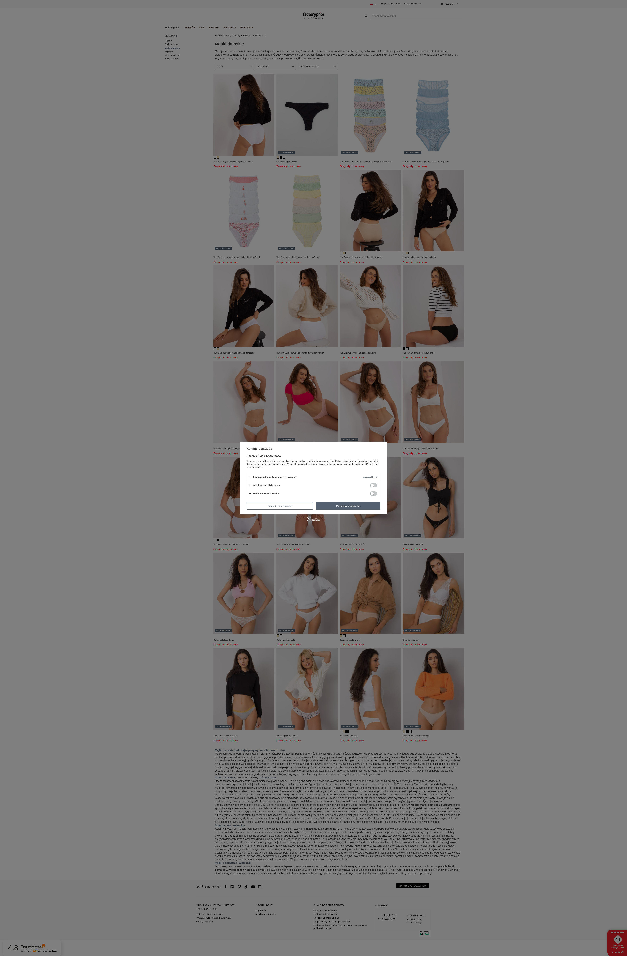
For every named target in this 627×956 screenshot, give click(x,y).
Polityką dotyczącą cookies (321, 461)
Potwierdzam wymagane (279, 505)
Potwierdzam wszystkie (348, 505)
